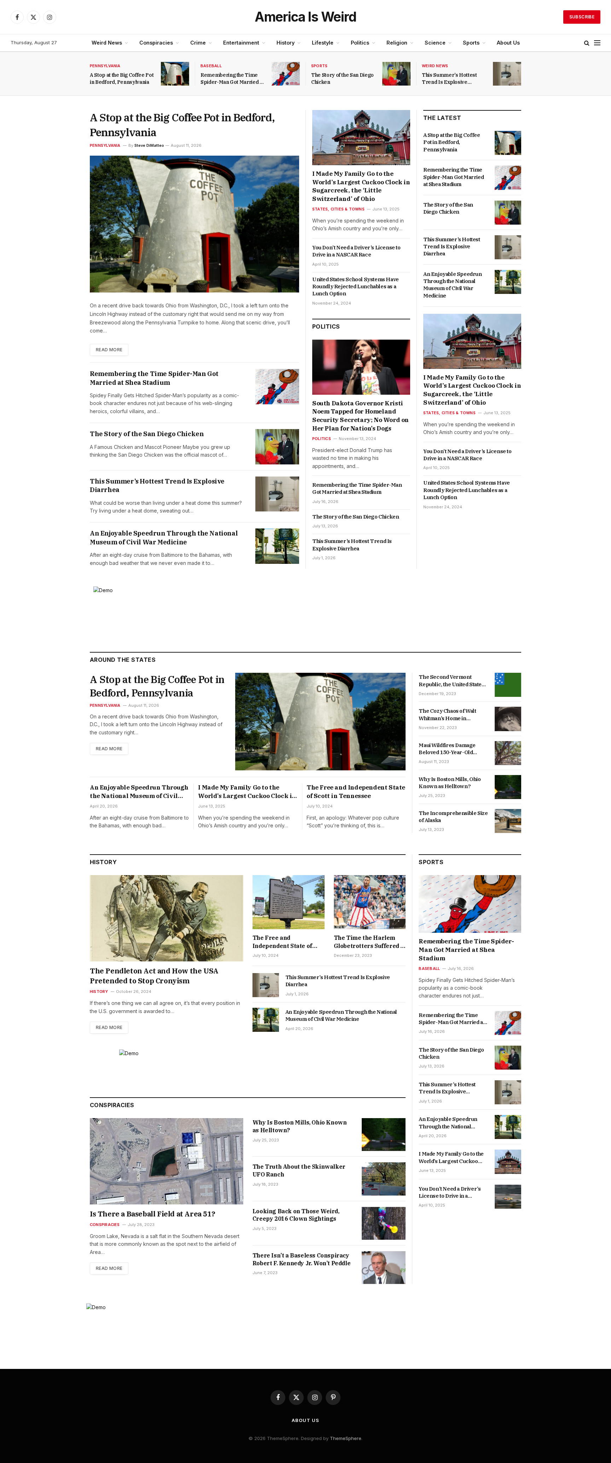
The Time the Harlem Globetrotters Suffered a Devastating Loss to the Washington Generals (369, 942)
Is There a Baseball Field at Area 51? (152, 1214)
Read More (109, 349)
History (286, 43)
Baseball (211, 65)
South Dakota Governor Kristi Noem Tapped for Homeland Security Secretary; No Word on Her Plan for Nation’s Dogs (360, 415)
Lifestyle (322, 43)
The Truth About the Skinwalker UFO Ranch (298, 1170)
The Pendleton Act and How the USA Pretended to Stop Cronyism (154, 975)
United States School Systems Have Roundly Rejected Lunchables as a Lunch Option (355, 286)
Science (435, 43)
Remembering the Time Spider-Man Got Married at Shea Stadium (232, 79)
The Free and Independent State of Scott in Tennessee (356, 791)
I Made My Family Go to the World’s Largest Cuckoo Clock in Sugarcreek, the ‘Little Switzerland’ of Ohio (361, 186)
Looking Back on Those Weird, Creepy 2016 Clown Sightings (295, 1215)
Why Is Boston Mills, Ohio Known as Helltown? (450, 783)
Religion (396, 43)
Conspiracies (156, 43)
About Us (508, 43)
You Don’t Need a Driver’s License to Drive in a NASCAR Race (356, 251)
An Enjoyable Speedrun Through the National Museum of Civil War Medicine (164, 537)
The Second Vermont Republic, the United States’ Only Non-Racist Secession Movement (452, 680)
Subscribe (581, 16)
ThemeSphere (345, 1438)
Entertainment (241, 43)
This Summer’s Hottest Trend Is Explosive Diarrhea (449, 79)
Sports (471, 43)
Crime (198, 43)
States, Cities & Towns (338, 209)
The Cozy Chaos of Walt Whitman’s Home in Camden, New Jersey (447, 714)
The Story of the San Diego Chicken (342, 78)
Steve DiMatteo (149, 145)
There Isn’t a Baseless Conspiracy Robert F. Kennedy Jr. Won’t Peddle (301, 1259)
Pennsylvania (105, 65)
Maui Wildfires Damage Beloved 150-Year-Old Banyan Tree (447, 749)
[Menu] (597, 43)
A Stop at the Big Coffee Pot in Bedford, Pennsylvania (121, 78)
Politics (360, 43)
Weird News (107, 43)
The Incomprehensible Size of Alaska (453, 816)
